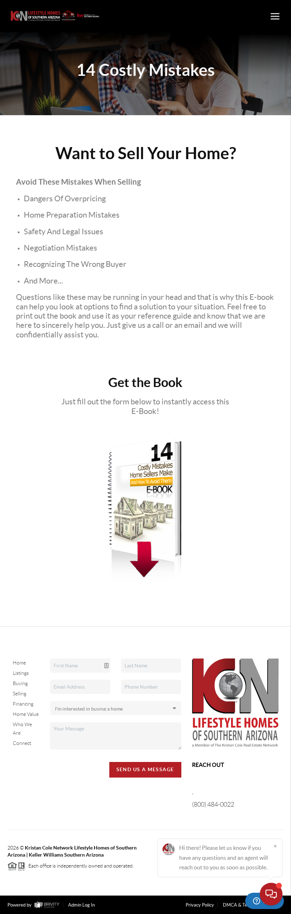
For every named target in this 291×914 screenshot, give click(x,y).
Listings (21, 673)
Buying (20, 683)
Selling (19, 693)
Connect (22, 743)
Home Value (26, 714)
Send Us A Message (145, 769)
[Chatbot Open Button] (271, 894)
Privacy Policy (200, 905)
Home (19, 663)
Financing (23, 704)
